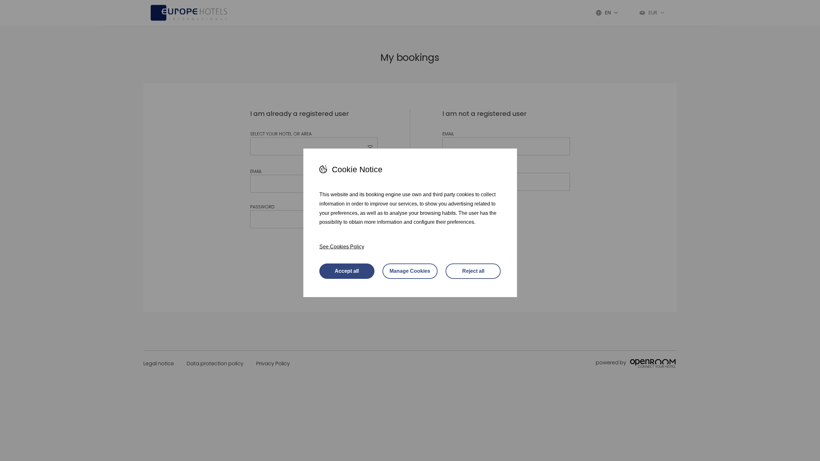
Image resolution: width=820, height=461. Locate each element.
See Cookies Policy (341, 246)
